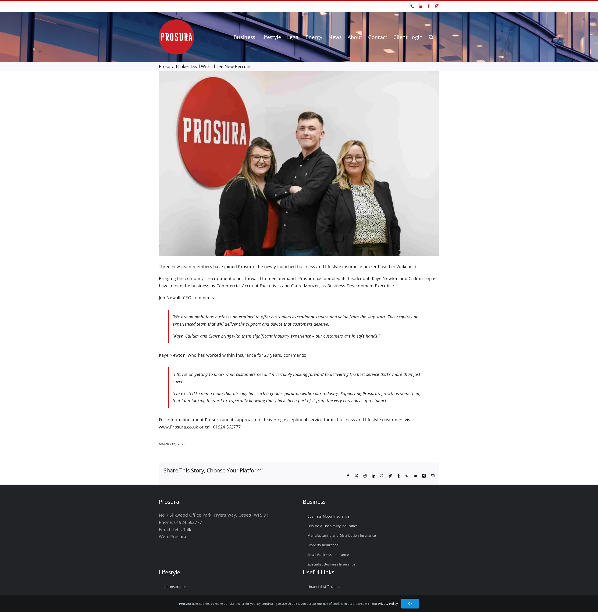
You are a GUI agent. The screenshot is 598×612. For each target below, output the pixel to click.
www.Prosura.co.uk (178, 427)
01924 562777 (168, 6)
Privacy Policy (388, 603)
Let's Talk (182, 529)
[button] (431, 37)
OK (410, 603)
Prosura (246, 266)
